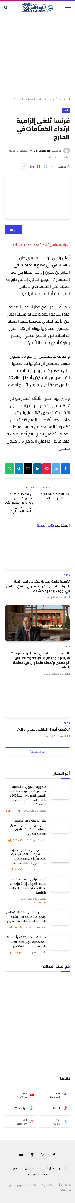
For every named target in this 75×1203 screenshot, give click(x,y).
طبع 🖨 (14, 229)
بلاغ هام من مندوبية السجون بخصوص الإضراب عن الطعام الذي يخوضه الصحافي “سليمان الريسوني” (19, 502)
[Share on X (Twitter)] (45, 166)
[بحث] (6, 7)
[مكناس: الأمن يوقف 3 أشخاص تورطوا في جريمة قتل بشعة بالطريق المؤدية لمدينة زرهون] (60, 917)
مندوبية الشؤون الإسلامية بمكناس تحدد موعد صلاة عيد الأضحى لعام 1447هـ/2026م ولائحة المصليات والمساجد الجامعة (27, 795)
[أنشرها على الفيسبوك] (52, 166)
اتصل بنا (62, 1168)
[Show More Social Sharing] (24, 166)
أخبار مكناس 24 (42, 150)
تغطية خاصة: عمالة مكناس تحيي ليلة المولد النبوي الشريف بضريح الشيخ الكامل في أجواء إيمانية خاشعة (38, 586)
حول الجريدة (47, 1168)
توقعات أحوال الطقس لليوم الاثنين (43, 729)
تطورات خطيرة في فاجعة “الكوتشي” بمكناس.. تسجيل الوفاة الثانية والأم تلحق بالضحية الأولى (28, 827)
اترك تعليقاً (37, 751)
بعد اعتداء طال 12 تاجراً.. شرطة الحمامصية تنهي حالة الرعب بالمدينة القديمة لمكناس (26, 941)
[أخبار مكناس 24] (37, 7)
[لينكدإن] (32, 166)
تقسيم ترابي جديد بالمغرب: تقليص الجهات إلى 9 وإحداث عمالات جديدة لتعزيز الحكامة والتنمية (28, 885)
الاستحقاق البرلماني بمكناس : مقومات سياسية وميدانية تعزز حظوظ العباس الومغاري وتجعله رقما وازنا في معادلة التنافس (40, 660)
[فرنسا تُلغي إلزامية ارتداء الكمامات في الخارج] (37, 197)
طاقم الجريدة (29, 1168)
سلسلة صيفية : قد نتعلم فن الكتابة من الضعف (55, 496)
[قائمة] (68, 7)
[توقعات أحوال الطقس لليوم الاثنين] (37, 699)
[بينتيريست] (39, 166)
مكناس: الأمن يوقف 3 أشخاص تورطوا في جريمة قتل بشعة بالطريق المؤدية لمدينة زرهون (26, 916)
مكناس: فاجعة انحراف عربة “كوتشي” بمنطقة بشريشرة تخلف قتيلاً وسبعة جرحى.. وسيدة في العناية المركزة (29, 856)
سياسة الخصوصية (37, 1174)
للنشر (15, 1168)
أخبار (66, 110)
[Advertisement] (37, 55)
